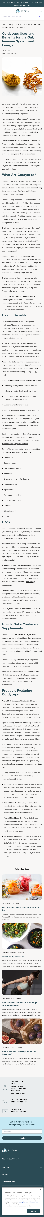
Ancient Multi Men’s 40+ (13, 818)
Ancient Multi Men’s (11, 836)
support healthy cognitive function (15, 444)
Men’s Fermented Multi (13, 784)
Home (4, 25)
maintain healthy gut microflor (23, 391)
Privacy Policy (23, 1202)
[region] (22, 1201)
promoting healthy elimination (15, 399)
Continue (33, 1211)
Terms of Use (34, 1202)
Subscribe (22, 1138)
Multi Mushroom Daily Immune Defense (25, 729)
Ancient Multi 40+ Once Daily (15, 803)
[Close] (40, 1189)
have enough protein (15, 1061)
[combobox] (22, 16)
